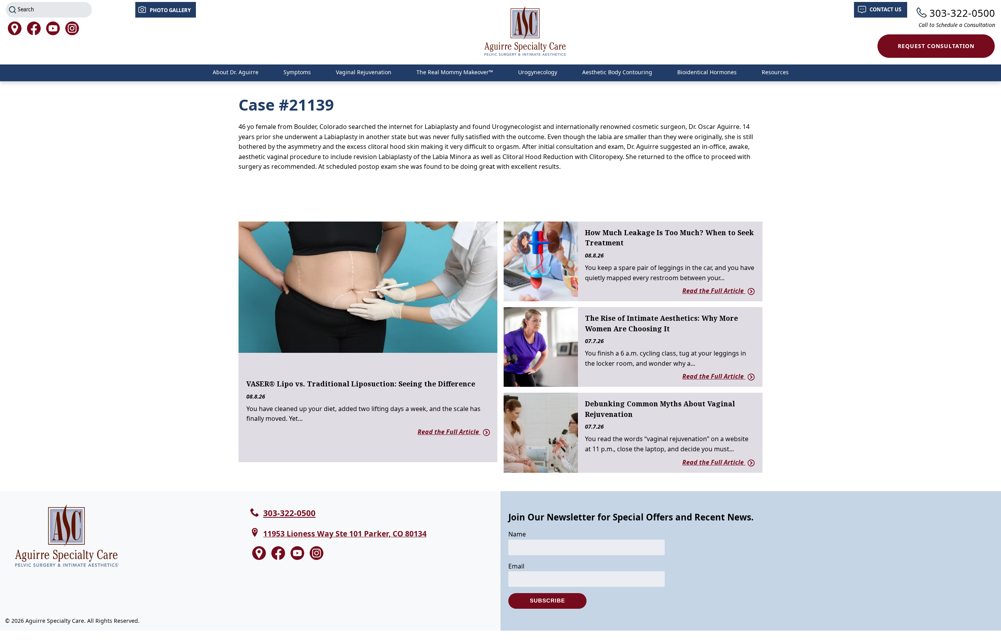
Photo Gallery (170, 10)
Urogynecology (537, 72)
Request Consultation (936, 46)
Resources (775, 72)
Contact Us (885, 9)
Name (517, 534)
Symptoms (297, 72)
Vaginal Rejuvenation (363, 72)
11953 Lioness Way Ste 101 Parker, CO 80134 (345, 533)
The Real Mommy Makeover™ (454, 72)
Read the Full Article (449, 431)
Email (516, 566)
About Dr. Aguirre (235, 72)
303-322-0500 (962, 13)
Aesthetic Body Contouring (617, 72)
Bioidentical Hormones (707, 72)
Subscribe (547, 600)
